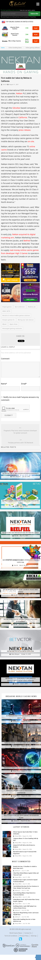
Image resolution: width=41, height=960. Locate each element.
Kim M (5, 84)
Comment (5, 359)
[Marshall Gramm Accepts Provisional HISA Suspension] (21, 774)
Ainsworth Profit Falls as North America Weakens (21, 768)
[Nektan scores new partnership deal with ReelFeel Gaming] (20, 511)
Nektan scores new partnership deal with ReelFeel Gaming (20, 533)
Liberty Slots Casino (14, 28)
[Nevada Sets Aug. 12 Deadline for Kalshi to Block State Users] (7, 869)
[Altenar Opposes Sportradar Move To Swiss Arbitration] (21, 699)
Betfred (27, 240)
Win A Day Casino (14, 41)
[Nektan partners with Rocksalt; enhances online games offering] (20, 571)
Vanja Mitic (16, 721)
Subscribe (34, 14)
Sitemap (33, 936)
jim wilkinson (20, 307)
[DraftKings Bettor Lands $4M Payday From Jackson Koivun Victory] (7, 908)
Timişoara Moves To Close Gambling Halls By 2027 (21, 743)
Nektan (19, 93)
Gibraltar (16, 108)
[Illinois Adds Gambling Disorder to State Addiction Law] (7, 921)
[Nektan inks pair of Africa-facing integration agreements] (20, 452)
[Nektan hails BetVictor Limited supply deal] (20, 630)
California (23, 117)
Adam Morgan (16, 476)
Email (24, 384)
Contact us (28, 933)
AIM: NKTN (6, 311)
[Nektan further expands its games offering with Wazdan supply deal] (20, 541)
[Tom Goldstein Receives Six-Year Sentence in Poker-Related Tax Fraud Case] (7, 888)
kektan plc (32, 307)
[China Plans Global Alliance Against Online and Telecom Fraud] (7, 875)
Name (4, 384)
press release (24, 130)
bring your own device (26, 320)
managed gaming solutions (12, 328)
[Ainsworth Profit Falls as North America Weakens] (21, 749)
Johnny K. (16, 820)
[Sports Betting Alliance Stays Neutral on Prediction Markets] (7, 895)
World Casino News (15, 933)
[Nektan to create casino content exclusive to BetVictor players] (20, 482)
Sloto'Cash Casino (15, 34)
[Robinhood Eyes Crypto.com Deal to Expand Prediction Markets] (7, 882)
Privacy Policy (24, 936)
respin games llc (9, 320)
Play (36, 28)
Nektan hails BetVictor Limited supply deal (20, 651)
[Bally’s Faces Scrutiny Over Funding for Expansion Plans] (21, 799)
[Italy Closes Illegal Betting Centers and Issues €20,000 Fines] (7, 915)
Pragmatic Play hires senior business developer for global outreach (20, 432)
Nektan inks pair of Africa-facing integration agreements (20, 473)
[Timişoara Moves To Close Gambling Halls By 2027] (21, 724)
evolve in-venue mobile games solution (16, 315)
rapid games (7, 307)
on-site (31, 141)
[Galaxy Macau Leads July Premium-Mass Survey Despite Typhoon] (7, 902)
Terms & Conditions (10, 936)
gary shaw (14, 324)
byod (4, 324)
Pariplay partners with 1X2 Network (20, 443)
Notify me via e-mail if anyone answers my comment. (20, 398)
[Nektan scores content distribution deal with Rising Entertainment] (20, 600)
